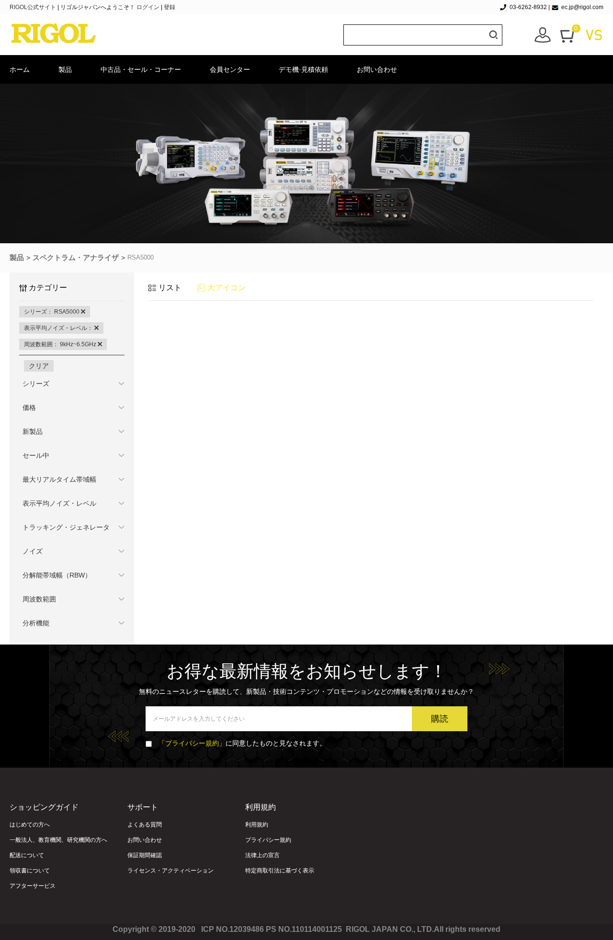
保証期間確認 (144, 855)
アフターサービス (33, 886)
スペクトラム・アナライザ (76, 257)
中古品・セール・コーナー (141, 69)
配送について (27, 855)
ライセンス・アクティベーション (170, 870)
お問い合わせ (377, 69)
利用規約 (256, 824)
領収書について (30, 870)
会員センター (230, 69)
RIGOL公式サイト (33, 7)
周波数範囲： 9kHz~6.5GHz (61, 344)
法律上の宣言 (262, 855)
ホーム (20, 69)
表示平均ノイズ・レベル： (59, 328)
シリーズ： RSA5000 (52, 311)
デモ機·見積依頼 (303, 69)
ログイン (147, 7)
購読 (439, 719)
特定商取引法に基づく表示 (279, 870)
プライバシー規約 (268, 840)
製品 (65, 69)
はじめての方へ (30, 824)
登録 (169, 7)
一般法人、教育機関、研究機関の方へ (58, 840)
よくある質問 (144, 824)
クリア (39, 366)
